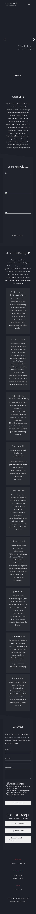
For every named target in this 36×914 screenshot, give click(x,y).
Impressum (24, 898)
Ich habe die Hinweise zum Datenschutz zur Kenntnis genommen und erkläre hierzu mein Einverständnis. (18, 785)
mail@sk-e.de (18, 890)
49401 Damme (18, 878)
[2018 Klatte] (18, 193)
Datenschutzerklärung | (16, 901)
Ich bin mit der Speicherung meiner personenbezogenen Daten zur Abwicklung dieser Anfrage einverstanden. (18, 793)
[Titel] (18, 213)
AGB (25, 901)
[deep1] (18, 174)
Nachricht (8, 768)
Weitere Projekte (17, 235)
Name (7, 749)
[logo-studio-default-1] (10, 3)
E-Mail (8, 758)
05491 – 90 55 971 (18, 863)
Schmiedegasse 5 (18, 875)
